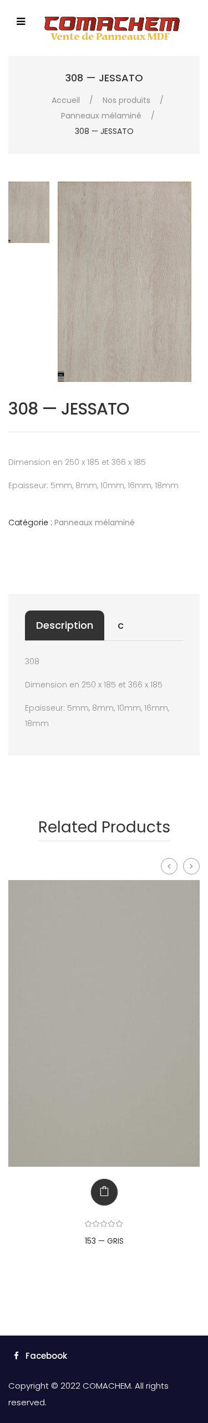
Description (64, 625)
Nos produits (126, 100)
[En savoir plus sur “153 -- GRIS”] (96, 1192)
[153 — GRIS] (104, 1023)
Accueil (66, 100)
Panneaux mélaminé (101, 115)
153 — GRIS (104, 1240)
